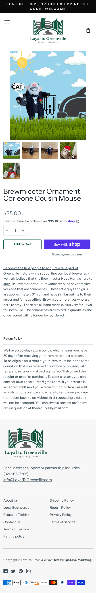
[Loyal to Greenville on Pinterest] (21, 571)
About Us (10, 500)
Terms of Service (16, 529)
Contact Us (12, 522)
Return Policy (60, 508)
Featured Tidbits (16, 515)
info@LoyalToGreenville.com (27, 479)
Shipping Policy (62, 500)
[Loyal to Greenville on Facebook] (5, 571)
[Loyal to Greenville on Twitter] (13, 571)
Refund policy (14, 536)
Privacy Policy (61, 515)
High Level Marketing (77, 560)
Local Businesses (16, 508)
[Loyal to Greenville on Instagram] (28, 571)
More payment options (67, 254)
